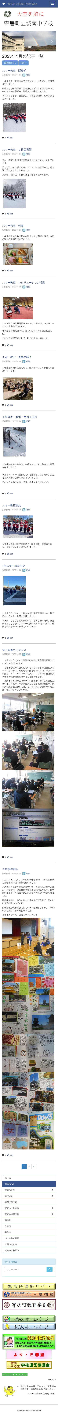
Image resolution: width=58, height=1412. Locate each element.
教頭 (28, 74)
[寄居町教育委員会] (29, 1304)
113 (11, 137)
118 (11, 857)
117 (11, 637)
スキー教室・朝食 (13, 225)
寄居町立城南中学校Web (22, 4)
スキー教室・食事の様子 (17, 357)
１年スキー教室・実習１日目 (19, 417)
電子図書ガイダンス (14, 650)
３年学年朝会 (10, 869)
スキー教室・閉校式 (14, 70)
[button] (6, 41)
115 (11, 270)
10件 (22, 62)
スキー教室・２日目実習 (17, 149)
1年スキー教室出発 (13, 566)
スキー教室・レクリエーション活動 (23, 282)
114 (11, 213)
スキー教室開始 (11, 505)
